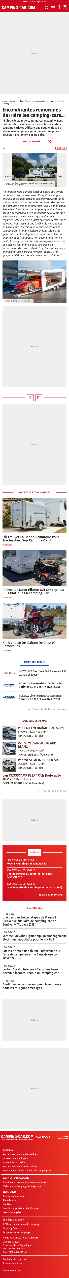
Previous (8, 171)
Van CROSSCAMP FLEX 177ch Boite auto (32, 775)
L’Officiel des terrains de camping (21, 1224)
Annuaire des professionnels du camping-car (27, 1170)
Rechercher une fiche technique (20, 1166)
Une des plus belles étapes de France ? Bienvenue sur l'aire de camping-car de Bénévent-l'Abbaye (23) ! (29, 921)
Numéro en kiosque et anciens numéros (24, 1182)
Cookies (7, 1204)
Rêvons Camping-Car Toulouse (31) (27, 863)
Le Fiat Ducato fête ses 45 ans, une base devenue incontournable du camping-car (31, 971)
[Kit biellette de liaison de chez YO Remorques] (34, 621)
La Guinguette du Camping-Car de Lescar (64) (34, 887)
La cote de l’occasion (14, 1162)
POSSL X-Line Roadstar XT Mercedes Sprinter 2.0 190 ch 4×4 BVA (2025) (41, 685)
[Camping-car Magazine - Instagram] (65, 7)
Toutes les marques (13, 1196)
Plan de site (9, 1200)
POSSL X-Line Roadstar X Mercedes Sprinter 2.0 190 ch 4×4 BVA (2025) (40, 697)
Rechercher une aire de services (20, 1154)
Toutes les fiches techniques (49, 709)
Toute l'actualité (26, 101)
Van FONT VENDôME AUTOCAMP (41, 728)
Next (60, 171)
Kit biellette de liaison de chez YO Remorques (29, 644)
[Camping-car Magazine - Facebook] (59, 7)
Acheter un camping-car (16, 1158)
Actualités (14, 101)
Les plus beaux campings (16, 1232)
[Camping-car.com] (18, 8)
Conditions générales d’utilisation (21, 1208)
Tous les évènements (49, 894)
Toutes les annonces (54, 790)
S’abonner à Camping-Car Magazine (22, 1186)
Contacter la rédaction (15, 1259)
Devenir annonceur (13, 1263)
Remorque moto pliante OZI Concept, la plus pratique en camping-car (33, 591)
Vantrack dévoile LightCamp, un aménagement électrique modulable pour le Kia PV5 (34, 937)
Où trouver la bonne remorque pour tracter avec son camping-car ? (31, 538)
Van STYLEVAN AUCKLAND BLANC (37, 745)
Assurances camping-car (34, 2)
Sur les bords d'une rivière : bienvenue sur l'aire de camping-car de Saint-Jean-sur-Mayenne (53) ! (31, 954)
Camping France (11, 1228)
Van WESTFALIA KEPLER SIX (38, 760)
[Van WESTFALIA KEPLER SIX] (9, 765)
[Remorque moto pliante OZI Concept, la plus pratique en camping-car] (34, 568)
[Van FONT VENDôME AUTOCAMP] (9, 733)
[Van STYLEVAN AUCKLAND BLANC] (9, 748)
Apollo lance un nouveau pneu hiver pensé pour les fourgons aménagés (32, 986)
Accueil (5, 101)
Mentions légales (12, 1212)
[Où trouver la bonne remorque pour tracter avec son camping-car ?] (34, 515)
